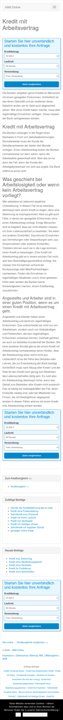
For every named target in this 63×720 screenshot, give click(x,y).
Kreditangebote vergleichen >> (32, 642)
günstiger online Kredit (22, 530)
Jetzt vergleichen (31, 84)
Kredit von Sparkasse (21, 520)
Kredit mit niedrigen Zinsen (24, 524)
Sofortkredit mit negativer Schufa (27, 527)
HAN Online (12, 7)
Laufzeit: (9, 61)
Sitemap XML (37, 655)
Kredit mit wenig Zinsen (14, 670)
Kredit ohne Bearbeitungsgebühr (25, 561)
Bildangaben (52, 655)
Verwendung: (11, 71)
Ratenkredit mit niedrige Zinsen (31, 696)
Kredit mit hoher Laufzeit (23, 517)
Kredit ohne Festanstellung (24, 511)
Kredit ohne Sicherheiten (21, 571)
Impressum (8, 655)
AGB (4, 658)
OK (18, 714)
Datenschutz (22, 655)
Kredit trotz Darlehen (37, 687)
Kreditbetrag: (11, 51)
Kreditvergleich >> (20, 486)
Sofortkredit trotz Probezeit (24, 514)
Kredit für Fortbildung (20, 568)
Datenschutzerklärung (35, 714)
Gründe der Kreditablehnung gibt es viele (32, 507)
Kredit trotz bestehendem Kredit (40, 670)
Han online (7, 642)
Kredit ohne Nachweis (20, 565)
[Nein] (59, 709)
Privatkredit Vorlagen (26, 675)
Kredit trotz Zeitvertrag (20, 558)
